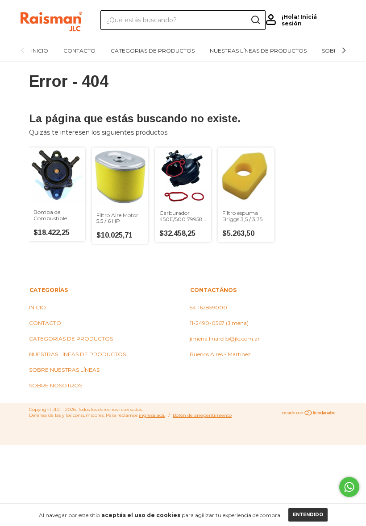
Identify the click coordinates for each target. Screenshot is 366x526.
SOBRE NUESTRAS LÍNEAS (64, 369)
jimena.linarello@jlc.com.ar (225, 338)
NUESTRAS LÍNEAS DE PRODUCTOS (258, 50)
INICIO (39, 50)
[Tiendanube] (309, 414)
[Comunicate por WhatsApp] (349, 487)
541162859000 (208, 307)
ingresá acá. (152, 415)
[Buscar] (255, 20)
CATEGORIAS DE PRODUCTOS (153, 50)
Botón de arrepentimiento (202, 415)
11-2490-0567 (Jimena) (219, 323)
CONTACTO (79, 50)
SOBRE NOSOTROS (55, 385)
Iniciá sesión (299, 20)
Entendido (308, 515)
